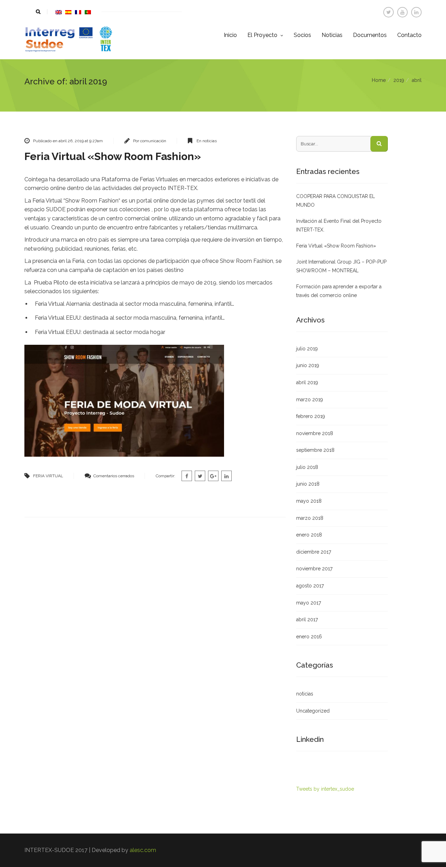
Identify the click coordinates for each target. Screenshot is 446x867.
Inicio (230, 35)
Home (379, 80)
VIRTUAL (54, 475)
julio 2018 (307, 467)
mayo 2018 (309, 501)
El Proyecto (263, 35)
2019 (398, 80)
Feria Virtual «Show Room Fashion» (112, 156)
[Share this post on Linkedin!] (226, 475)
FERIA (39, 475)
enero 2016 (309, 636)
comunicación (153, 140)
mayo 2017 (308, 603)
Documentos (370, 35)
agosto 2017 (310, 585)
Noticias (332, 35)
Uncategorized (313, 711)
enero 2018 (309, 535)
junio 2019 (307, 365)
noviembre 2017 (314, 568)
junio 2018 (308, 484)
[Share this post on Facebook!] (187, 475)
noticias (209, 140)
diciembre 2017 (313, 552)
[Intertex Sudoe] (68, 39)
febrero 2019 (310, 416)
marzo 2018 (309, 518)
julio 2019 (307, 348)
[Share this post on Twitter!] (200, 475)
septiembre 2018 (315, 450)
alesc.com (143, 850)
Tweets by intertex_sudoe (325, 789)
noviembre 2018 (314, 433)
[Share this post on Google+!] (213, 475)
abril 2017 (307, 619)
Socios (302, 35)
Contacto (409, 35)
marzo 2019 (309, 399)
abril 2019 (307, 382)
